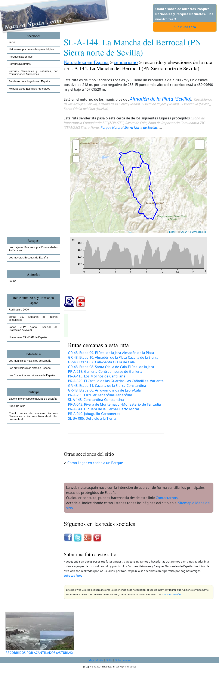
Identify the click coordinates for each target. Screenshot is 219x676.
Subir (109, 660)
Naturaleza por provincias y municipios (31, 49)
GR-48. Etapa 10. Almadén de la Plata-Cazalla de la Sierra (113, 357)
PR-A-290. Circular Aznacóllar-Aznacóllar (100, 395)
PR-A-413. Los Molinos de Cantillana (96, 376)
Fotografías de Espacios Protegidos (29, 88)
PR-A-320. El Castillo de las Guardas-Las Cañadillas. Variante (116, 381)
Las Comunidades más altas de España (32, 375)
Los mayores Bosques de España (28, 257)
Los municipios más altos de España (30, 360)
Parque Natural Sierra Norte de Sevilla (129, 127)
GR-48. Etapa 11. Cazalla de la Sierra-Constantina (107, 385)
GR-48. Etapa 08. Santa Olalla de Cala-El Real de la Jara (111, 366)
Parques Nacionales (21, 56)
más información (171, 594)
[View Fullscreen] (76, 159)
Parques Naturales (20, 63)
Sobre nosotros (123, 660)
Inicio (12, 42)
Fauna (12, 281)
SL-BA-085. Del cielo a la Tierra (92, 418)
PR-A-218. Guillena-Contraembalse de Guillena (105, 371)
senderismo (126, 62)
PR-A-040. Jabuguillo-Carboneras (94, 413)
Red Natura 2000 (19, 309)
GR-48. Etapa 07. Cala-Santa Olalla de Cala (101, 362)
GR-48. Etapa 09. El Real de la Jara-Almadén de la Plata (111, 352)
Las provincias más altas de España (30, 368)
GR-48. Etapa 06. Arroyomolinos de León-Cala (104, 390)
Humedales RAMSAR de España (28, 337)
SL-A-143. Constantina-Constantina (96, 399)
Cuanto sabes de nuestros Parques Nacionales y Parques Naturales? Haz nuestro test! (184, 14)
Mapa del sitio (96, 660)
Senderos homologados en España (29, 81)
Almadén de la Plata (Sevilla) (160, 98)
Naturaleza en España (86, 62)
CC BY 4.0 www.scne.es (193, 231)
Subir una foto (185, 27)
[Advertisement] (30, 171)
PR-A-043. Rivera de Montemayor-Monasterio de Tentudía (114, 404)
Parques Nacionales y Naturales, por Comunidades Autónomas (33, 73)
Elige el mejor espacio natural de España (33, 398)
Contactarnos (167, 497)
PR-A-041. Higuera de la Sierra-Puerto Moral (103, 409)
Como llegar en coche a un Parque (95, 462)
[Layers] (199, 144)
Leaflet (172, 231)
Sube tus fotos (73, 575)
